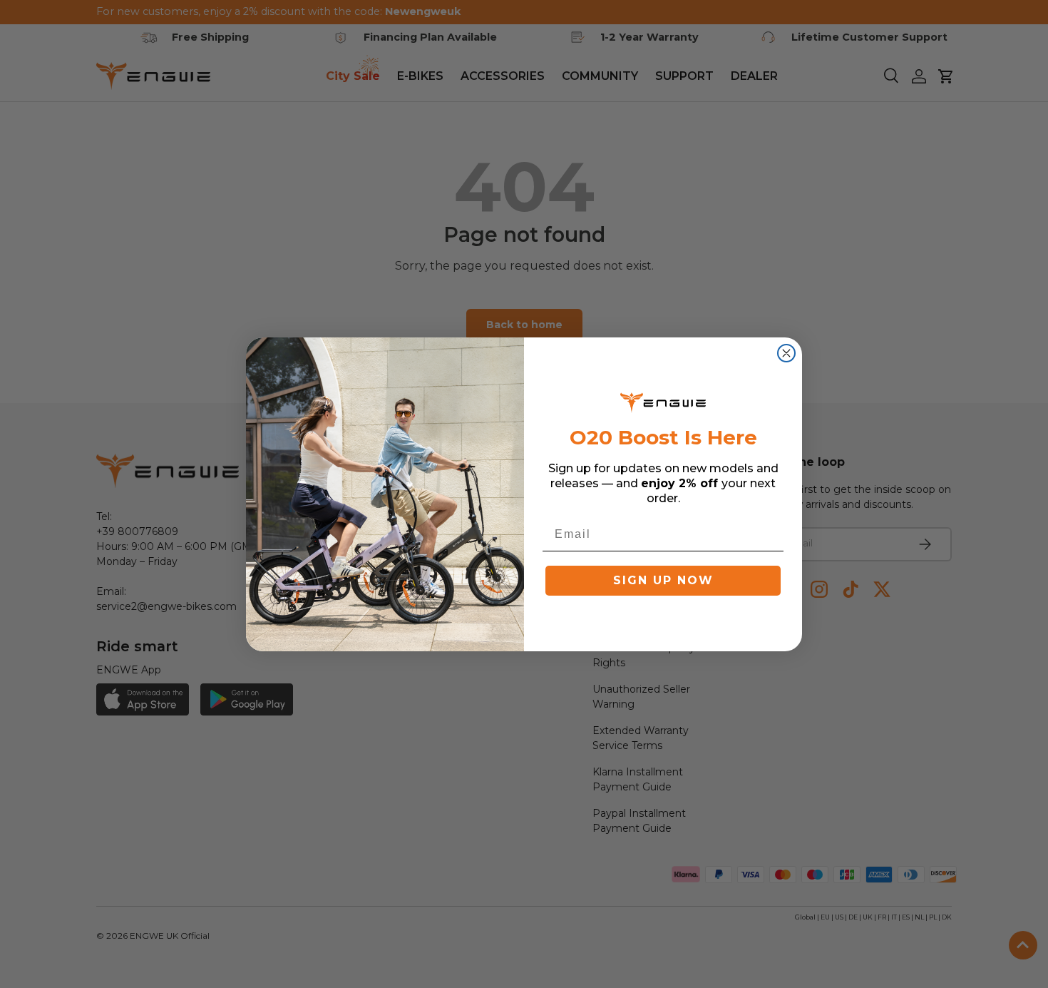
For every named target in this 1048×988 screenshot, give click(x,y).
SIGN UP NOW (663, 580)
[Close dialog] (786, 353)
